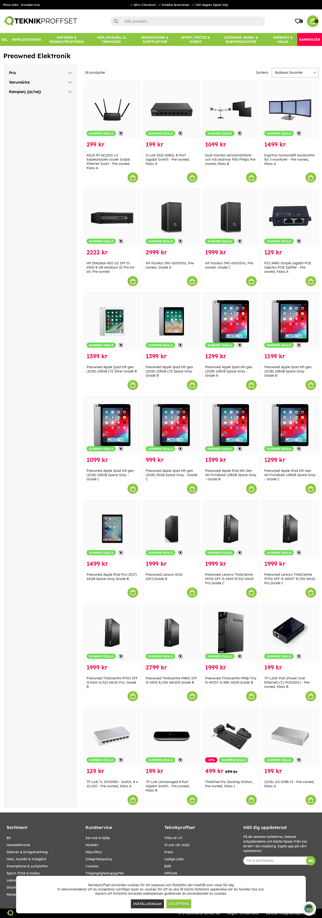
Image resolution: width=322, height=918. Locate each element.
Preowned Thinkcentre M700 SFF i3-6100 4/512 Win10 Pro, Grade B (112, 682)
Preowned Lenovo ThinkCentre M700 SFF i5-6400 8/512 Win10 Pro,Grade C (229, 578)
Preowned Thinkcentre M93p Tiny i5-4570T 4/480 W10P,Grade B (230, 680)
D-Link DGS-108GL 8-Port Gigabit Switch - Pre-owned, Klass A (168, 159)
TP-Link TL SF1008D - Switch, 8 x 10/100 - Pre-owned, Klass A (112, 784)
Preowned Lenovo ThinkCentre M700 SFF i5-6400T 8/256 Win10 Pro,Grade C (289, 578)
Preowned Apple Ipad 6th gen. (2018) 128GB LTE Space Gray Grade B (170, 371)
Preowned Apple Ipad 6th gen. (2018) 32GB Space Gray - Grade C (171, 475)
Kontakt (92, 845)
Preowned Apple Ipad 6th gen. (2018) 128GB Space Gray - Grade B (288, 371)
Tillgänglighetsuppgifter (105, 873)
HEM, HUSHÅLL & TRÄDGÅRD (26, 859)
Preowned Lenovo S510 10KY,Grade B (164, 576)
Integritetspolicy (99, 859)
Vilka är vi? (173, 838)
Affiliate (170, 873)
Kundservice (30, 5)
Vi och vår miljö (177, 845)
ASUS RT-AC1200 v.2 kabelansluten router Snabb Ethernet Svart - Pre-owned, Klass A (108, 161)
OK (310, 861)
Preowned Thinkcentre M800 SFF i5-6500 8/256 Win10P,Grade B (171, 680)
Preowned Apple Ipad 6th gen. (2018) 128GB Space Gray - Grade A (229, 371)
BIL (9, 838)
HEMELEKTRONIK (18, 845)
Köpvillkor (94, 852)
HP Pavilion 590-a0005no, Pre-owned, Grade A (170, 265)
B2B (167, 866)
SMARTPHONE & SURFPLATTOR (27, 866)
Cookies (92, 866)
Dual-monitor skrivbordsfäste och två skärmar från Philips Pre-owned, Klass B (231, 159)
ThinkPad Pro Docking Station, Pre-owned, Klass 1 (229, 784)
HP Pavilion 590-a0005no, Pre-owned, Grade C (229, 265)
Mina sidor (11, 5)
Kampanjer (15, 894)
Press (168, 852)
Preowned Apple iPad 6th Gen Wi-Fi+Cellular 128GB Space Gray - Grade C (290, 475)
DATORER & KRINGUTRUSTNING (27, 852)
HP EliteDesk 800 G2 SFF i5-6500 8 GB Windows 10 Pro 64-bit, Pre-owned (111, 267)
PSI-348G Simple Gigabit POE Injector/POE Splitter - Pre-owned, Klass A (287, 267)
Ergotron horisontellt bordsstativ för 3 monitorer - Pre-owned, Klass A (289, 159)
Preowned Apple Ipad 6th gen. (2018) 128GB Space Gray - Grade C (110, 475)
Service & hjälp (98, 838)
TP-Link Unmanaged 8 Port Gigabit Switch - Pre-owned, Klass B (168, 786)
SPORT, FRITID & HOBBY (23, 873)
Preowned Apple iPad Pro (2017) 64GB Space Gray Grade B (112, 576)
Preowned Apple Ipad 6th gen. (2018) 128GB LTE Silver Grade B (112, 369)
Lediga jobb (174, 859)
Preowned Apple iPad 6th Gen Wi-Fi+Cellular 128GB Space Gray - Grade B (230, 475)
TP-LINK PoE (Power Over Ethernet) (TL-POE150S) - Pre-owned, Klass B (287, 682)
